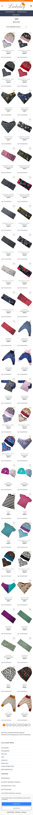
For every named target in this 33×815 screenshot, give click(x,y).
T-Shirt (24, 513)
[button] (2, 6)
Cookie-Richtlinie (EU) (7, 766)
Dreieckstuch (8, 109)
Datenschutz (18, 812)
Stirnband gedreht (24, 138)
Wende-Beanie (8, 484)
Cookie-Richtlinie (10, 812)
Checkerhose (24, 340)
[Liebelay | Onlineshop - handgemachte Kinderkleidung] (16, 6)
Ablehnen (16, 808)
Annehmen (16, 804)
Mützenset (8, 51)
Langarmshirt (8, 397)
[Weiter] (29, 725)
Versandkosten (7, 57)
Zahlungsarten (5, 751)
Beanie (8, 685)
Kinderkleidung (10, 11)
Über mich (4, 754)
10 (26, 725)
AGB (2, 757)
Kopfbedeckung (21, 11)
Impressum (23, 812)
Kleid (8, 513)
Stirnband (8, 224)
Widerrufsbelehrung (6, 769)
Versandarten (5, 747)
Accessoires (15, 14)
